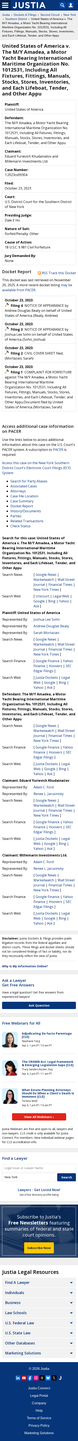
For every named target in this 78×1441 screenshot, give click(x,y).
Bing (52, 601)
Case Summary (21, 501)
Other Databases (20, 1343)
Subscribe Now (39, 1248)
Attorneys (18, 491)
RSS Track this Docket (58, 273)
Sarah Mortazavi (46, 632)
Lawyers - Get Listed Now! (39, 1190)
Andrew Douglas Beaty (51, 626)
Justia (45, 1368)
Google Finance (47, 661)
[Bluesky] (48, 1377)
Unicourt (42, 596)
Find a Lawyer (14, 1158)
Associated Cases (23, 486)
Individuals (14, 1292)
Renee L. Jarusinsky (48, 793)
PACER (58, 449)
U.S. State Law (17, 1332)
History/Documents (25, 511)
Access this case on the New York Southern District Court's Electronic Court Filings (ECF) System (36, 468)
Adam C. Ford (43, 787)
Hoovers (55, 666)
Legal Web (61, 596)
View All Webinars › (39, 1117)
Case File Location (24, 496)
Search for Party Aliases (28, 481)
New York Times (46, 589)
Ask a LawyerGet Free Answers (18, 982)
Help (39, 1410)
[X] (54, 1377)
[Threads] (42, 1377)
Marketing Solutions (23, 1352)
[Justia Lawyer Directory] (60, 1377)
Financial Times (60, 584)
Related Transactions (26, 521)
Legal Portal (39, 1395)
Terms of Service (39, 1418)
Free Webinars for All (21, 1023)
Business (13, 1302)
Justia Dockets (47, 677)
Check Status (20, 526)
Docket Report (21, 506)
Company (39, 1403)
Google (39, 601)
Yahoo (64, 601)
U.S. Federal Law (19, 1322)
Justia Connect (39, 1388)
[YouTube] (23, 1377)
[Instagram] (35, 1377)
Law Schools (16, 1312)
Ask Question (39, 1005)
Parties (15, 516)
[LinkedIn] (17, 1377)
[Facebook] (29, 1377)
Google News (46, 574)
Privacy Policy (39, 1425)
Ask (36, 606)
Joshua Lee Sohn (46, 619)
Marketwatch (43, 579)
